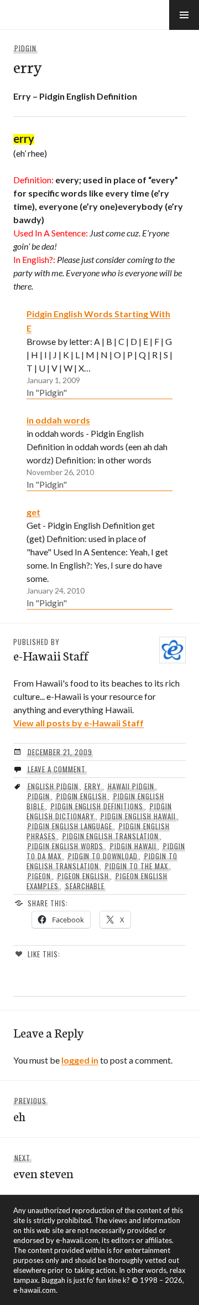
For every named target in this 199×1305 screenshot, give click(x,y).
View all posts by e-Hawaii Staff (78, 723)
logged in (79, 1060)
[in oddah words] (99, 451)
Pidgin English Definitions (97, 806)
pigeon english (83, 875)
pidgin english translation (110, 836)
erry (93, 786)
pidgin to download (103, 856)
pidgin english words (66, 846)
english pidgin (53, 786)
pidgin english (81, 796)
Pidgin (25, 48)
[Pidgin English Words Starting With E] (99, 352)
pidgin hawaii (133, 846)
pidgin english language (70, 826)
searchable (85, 885)
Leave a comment (57, 769)
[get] (99, 557)
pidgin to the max (136, 865)
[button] (184, 15)
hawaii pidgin (131, 786)
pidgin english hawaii (138, 816)
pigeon (39, 875)
